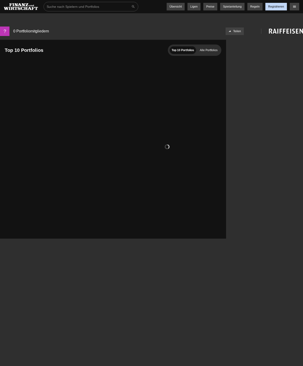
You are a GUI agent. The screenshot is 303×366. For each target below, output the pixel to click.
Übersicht (175, 6)
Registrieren (276, 6)
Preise (210, 6)
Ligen (194, 6)
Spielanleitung (232, 6)
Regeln (255, 6)
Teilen (237, 31)
